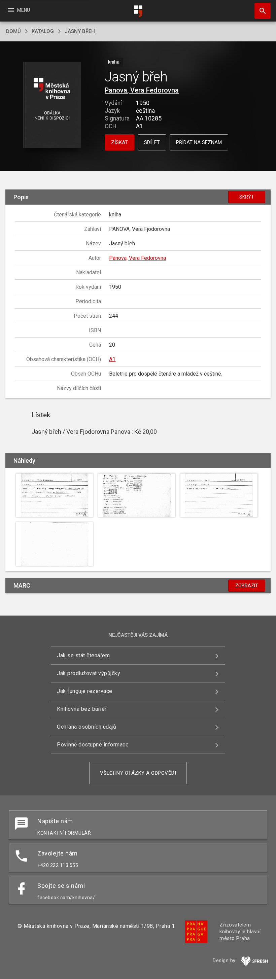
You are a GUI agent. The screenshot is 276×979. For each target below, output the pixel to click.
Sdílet (152, 142)
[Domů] (138, 11)
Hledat (260, 11)
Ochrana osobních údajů (86, 727)
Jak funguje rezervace (84, 691)
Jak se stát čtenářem (83, 655)
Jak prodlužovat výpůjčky (88, 673)
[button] (51, 105)
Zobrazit (246, 585)
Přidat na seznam (199, 142)
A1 (112, 359)
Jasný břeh (80, 31)
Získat (119, 142)
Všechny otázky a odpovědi (138, 773)
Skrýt (246, 197)
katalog (43, 31)
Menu (18, 10)
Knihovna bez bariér (82, 709)
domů (13, 31)
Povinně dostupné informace (93, 744)
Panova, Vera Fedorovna (142, 90)
